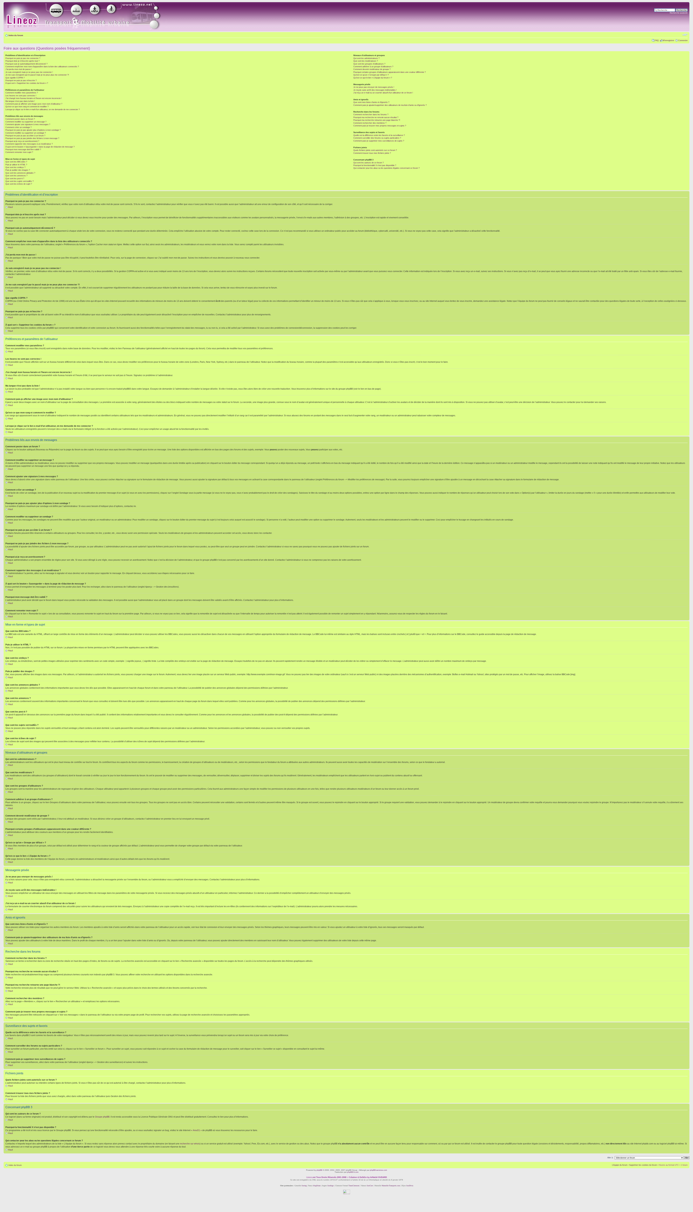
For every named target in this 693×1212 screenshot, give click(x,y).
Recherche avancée (679, 13)
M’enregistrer (668, 40)
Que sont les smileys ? (15, 167)
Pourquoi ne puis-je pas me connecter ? (22, 58)
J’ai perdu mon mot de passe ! (18, 69)
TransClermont (353, 1186)
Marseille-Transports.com (391, 1186)
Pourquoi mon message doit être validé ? (23, 149)
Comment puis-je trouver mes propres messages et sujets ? (379, 126)
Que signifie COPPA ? (15, 78)
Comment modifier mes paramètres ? (21, 93)
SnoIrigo (330, 1186)
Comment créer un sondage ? (18, 127)
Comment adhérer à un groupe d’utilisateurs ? (373, 66)
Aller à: (610, 1157)
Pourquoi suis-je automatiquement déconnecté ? (26, 64)
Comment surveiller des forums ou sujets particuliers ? (377, 138)
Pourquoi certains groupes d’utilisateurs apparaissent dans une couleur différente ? (389, 72)
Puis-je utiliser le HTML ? (16, 165)
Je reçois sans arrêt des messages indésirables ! (375, 90)
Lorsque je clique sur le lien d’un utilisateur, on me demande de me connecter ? (42, 109)
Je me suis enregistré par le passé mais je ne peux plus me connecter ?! (37, 75)
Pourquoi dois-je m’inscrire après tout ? (22, 61)
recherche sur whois (190, 1143)
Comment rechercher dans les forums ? (370, 114)
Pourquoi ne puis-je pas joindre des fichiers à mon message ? (32, 138)
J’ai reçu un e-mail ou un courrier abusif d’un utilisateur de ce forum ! (383, 93)
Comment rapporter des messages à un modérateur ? (29, 144)
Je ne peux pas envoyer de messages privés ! (373, 87)
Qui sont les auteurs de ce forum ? (368, 163)
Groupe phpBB (102, 1117)
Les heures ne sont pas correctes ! (20, 95)
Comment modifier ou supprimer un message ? (25, 122)
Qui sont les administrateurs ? (366, 58)
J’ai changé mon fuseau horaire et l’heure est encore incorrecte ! (33, 98)
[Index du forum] (87, 16)
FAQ (657, 40)
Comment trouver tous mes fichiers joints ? (372, 153)
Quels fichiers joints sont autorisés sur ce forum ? (375, 150)
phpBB (319, 1170)
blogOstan (317, 1186)
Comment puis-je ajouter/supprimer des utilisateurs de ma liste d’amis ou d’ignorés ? (390, 105)
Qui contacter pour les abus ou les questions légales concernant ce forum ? (386, 168)
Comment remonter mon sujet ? (19, 152)
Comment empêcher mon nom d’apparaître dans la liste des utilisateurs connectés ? (42, 66)
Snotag (304, 1186)
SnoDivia (409, 1186)
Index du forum (15, 35)
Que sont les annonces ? (16, 176)
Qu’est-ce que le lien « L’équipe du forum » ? (372, 78)
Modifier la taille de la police (685, 34)
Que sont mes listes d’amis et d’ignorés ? (371, 102)
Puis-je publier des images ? (17, 170)
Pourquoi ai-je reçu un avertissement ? (22, 141)
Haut (10, 207)
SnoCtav (370, 1186)
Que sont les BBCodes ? (16, 162)
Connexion (683, 40)
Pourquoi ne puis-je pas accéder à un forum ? (25, 135)
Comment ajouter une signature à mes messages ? (27, 124)
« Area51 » (196, 1130)
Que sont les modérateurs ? (365, 61)
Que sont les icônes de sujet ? (18, 184)
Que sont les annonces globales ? (20, 173)
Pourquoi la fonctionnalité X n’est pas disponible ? (374, 165)
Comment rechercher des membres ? (369, 123)
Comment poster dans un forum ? (20, 119)
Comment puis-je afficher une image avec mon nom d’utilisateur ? (33, 104)
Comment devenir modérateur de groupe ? (372, 69)
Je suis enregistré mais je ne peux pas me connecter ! (29, 72)
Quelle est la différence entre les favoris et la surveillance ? (379, 135)
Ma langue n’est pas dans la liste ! (20, 101)
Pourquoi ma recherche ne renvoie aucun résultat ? (375, 117)
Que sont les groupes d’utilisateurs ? (369, 64)
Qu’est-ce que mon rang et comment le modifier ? (27, 106)
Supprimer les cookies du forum (643, 1165)
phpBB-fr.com (352, 1172)
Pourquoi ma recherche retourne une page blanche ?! (376, 120)
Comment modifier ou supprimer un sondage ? (25, 133)
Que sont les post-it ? (14, 178)
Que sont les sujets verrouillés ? (19, 181)
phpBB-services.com (378, 1170)
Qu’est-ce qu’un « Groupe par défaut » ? (371, 75)
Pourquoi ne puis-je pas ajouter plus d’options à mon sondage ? (33, 130)
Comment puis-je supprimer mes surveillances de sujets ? (378, 141)
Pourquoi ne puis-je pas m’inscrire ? (21, 80)
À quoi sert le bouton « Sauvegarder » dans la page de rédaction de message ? (40, 147)
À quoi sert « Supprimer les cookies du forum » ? (26, 83)
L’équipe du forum (619, 1165)
